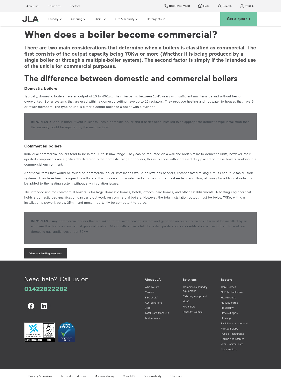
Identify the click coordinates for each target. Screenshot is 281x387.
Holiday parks (229, 302)
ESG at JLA (151, 297)
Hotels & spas (229, 313)
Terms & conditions (73, 376)
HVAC (186, 301)
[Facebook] (30, 305)
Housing (226, 318)
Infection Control (193, 311)
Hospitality (227, 307)
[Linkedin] (44, 305)
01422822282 (45, 289)
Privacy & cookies (40, 376)
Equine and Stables (232, 338)
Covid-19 (129, 376)
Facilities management (234, 323)
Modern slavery (105, 376)
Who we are (152, 287)
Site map (175, 376)
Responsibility (152, 376)
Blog (148, 307)
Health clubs (228, 297)
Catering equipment (195, 296)
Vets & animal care (232, 344)
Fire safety (189, 306)
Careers (149, 292)
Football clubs (229, 328)
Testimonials (152, 318)
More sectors (229, 349)
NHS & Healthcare (232, 292)
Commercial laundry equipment (195, 288)
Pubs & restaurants (232, 333)
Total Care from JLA (157, 313)
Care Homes (228, 287)
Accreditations (153, 302)
